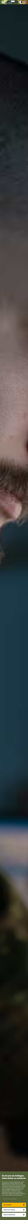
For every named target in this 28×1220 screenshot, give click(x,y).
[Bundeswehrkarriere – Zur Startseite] (3, 2)
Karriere (15, 2)
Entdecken (10, 2)
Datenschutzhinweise (9, 1214)
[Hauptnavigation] (24, 2)
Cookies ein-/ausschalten (9, 1199)
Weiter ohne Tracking (9, 1209)
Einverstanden (7, 1204)
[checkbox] (20, 2)
